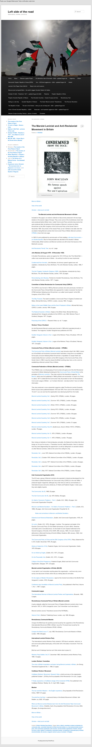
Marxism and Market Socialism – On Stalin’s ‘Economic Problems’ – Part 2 (54, 507)
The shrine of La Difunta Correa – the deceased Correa (16, 160)
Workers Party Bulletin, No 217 (41, 654)
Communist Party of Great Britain (69, 372)
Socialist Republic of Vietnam (29, 102)
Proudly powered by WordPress (46, 741)
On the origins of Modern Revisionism (43, 578)
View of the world (37, 206)
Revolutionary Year (66, 98)
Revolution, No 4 (36, 466)
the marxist (44, 732)
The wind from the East (38, 697)
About (15, 78)
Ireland (70, 82)
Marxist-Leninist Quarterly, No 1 (41, 396)
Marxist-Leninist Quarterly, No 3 (41, 405)
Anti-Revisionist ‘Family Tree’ (40, 248)
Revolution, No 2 (36, 457)
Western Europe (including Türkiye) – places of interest (22, 113)
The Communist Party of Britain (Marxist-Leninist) (46, 351)
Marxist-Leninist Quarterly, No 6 (41, 418)
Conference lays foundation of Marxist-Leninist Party (47, 584)
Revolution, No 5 (36, 470)
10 (82, 126)
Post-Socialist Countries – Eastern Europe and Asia (44, 98)
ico (67, 727)
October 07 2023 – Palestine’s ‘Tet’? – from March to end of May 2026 (16, 134)
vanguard (49, 732)
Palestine (46, 94)
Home (9, 78)
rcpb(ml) (42, 730)
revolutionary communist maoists (53, 730)
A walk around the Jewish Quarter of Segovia (15, 169)
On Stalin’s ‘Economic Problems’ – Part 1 (44, 500)
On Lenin (34, 524)
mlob (38, 730)
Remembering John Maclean (40, 278)
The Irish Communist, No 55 (40, 496)
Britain (79, 78)
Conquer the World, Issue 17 (40, 631)
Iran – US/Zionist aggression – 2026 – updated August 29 (51, 82)
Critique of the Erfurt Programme (41, 561)
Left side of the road (21, 11)
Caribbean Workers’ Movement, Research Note (46, 674)
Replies (69, 732)
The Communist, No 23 (38, 491)
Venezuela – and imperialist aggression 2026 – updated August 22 (51, 109)
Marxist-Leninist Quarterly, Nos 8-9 (42, 427)
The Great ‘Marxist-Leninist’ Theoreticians (51, 102)
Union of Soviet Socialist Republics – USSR (19, 109)
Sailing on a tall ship (13, 102)
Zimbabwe (42, 113)
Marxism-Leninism (44, 374)
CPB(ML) (34, 233)
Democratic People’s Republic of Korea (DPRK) (20, 82)
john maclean (53, 728)
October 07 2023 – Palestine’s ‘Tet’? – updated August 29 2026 (24, 94)
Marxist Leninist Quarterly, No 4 (41, 409)
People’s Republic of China (59, 94)
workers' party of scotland (59, 732)
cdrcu (58, 725)
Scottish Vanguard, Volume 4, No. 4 (42, 341)
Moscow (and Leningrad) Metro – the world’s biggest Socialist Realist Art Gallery (29, 90)
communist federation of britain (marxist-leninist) (53, 727)
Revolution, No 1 (36, 453)
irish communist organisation (42, 728)
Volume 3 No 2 (36, 615)
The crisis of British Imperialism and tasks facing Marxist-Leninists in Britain (54, 664)
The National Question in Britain (41, 312)
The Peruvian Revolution (71, 102)
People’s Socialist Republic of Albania (18, 98)
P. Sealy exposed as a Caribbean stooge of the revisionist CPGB (50, 681)
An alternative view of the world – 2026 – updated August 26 (51, 78)
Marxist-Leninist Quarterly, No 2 (41, 400)
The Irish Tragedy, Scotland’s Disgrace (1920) (45, 271)
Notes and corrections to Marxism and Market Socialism (51, 513)
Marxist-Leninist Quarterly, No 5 (41, 414)
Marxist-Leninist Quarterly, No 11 (41, 438)
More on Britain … (37, 201)
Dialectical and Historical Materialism (42, 518)
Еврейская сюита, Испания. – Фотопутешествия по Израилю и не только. (16, 166)
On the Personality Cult (38, 557)
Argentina (72, 78)
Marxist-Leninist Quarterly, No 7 (41, 422)
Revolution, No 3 (36, 462)
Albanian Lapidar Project (26, 78)
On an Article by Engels (38, 553)
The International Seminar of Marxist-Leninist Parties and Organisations (52, 594)
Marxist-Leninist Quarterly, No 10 (41, 433)
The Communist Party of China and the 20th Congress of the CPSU (51, 539)
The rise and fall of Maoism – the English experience (47, 691)
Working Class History (46, 725)
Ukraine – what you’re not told (40, 210)
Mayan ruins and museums (37, 86)
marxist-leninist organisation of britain (67, 728)
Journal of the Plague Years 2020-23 (17, 86)
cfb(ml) (62, 725)
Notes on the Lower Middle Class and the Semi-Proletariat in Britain (51, 305)
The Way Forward (37, 299)
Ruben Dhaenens (12, 154)
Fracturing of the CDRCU (39, 320)
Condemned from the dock (39, 262)
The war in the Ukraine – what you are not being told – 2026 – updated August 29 (43, 105)
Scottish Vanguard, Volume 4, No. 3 (42, 335)
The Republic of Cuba (14, 105)
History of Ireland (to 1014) (39, 546)
